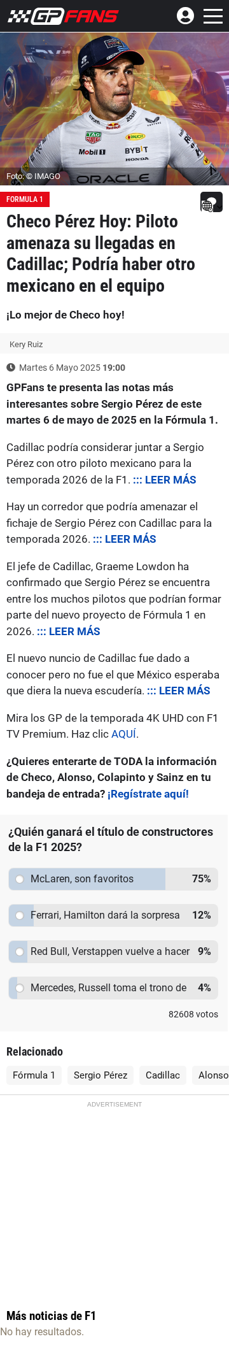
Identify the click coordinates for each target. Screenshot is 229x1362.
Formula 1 (24, 199)
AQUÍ (123, 734)
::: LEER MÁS (164, 479)
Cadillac (163, 1075)
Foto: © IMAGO (33, 176)
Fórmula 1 (34, 1075)
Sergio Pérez (100, 1075)
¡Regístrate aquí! (148, 793)
